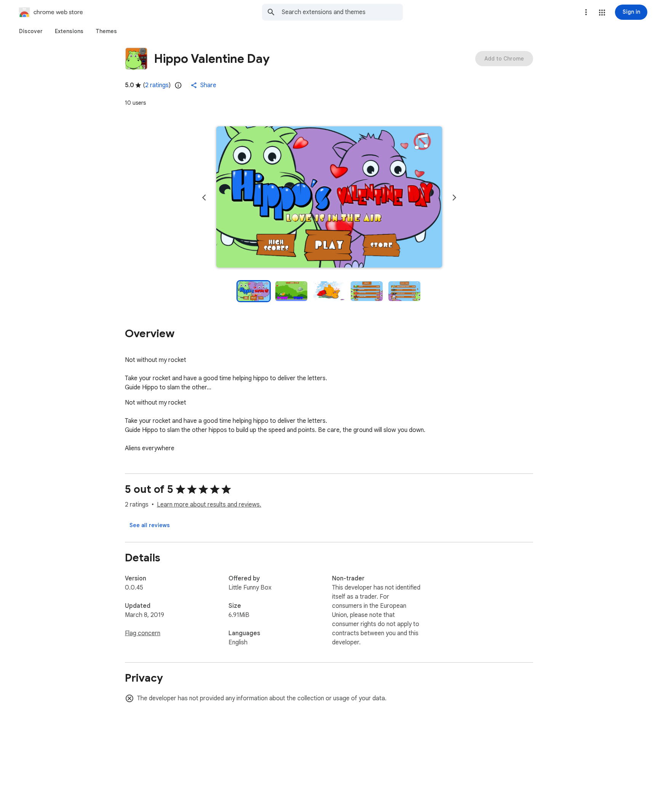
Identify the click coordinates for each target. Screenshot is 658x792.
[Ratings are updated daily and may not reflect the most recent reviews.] (178, 85)
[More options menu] (586, 12)
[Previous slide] (204, 197)
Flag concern (142, 633)
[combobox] (342, 12)
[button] (602, 12)
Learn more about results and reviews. (209, 504)
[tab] (31, 31)
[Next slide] (454, 197)
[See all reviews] (149, 525)
